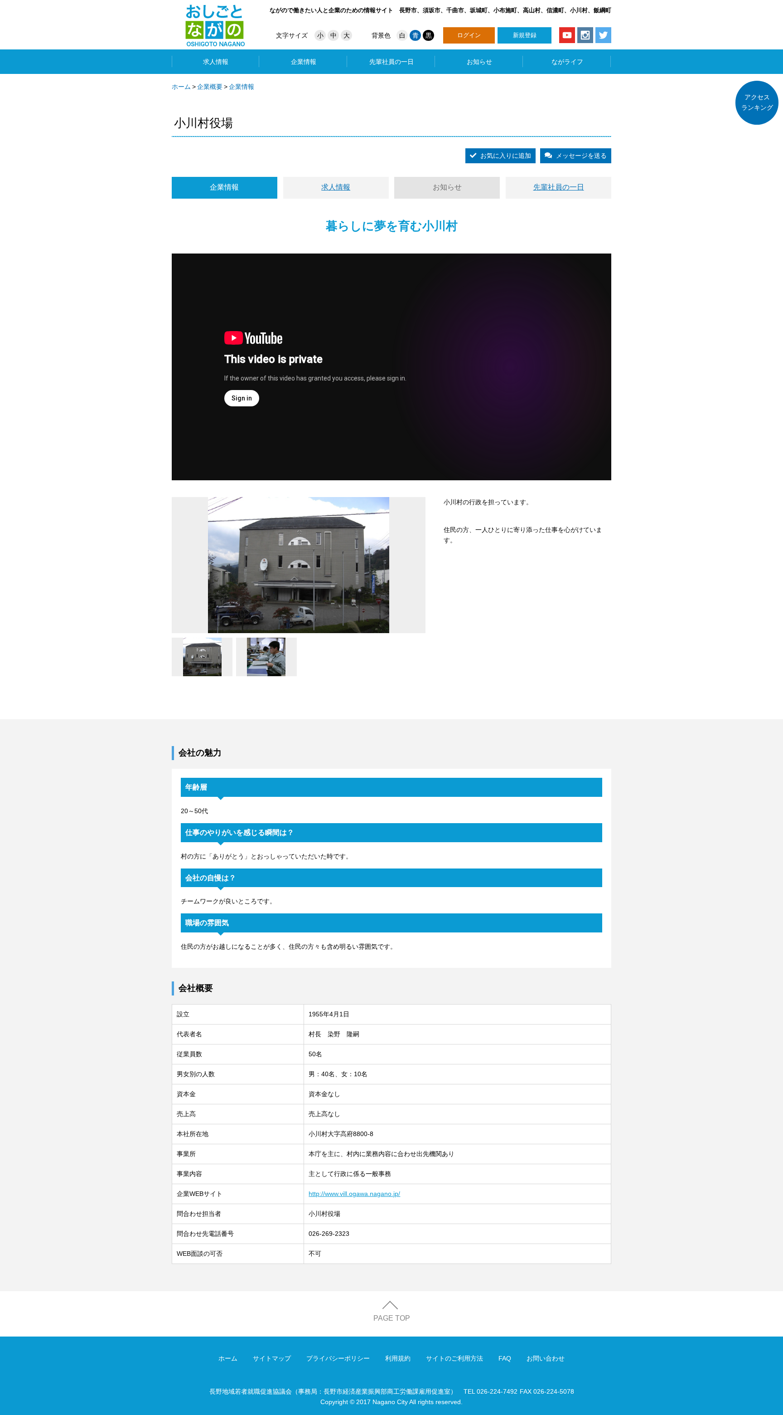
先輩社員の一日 (391, 61)
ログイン (469, 35)
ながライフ (567, 61)
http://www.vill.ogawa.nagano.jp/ (354, 1193)
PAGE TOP (391, 1318)
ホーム (181, 86)
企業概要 (209, 86)
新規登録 (524, 35)
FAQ (504, 1358)
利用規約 (398, 1358)
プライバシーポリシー (338, 1358)
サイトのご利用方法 (454, 1358)
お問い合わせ (546, 1358)
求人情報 (215, 61)
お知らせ (479, 61)
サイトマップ (272, 1358)
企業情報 (303, 61)
